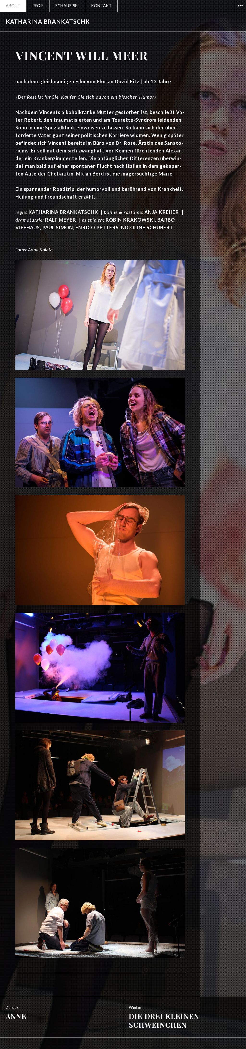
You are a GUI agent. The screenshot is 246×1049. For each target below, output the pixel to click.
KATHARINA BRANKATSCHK (48, 21)
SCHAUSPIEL (67, 5)
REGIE (37, 5)
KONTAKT (101, 5)
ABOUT (13, 5)
